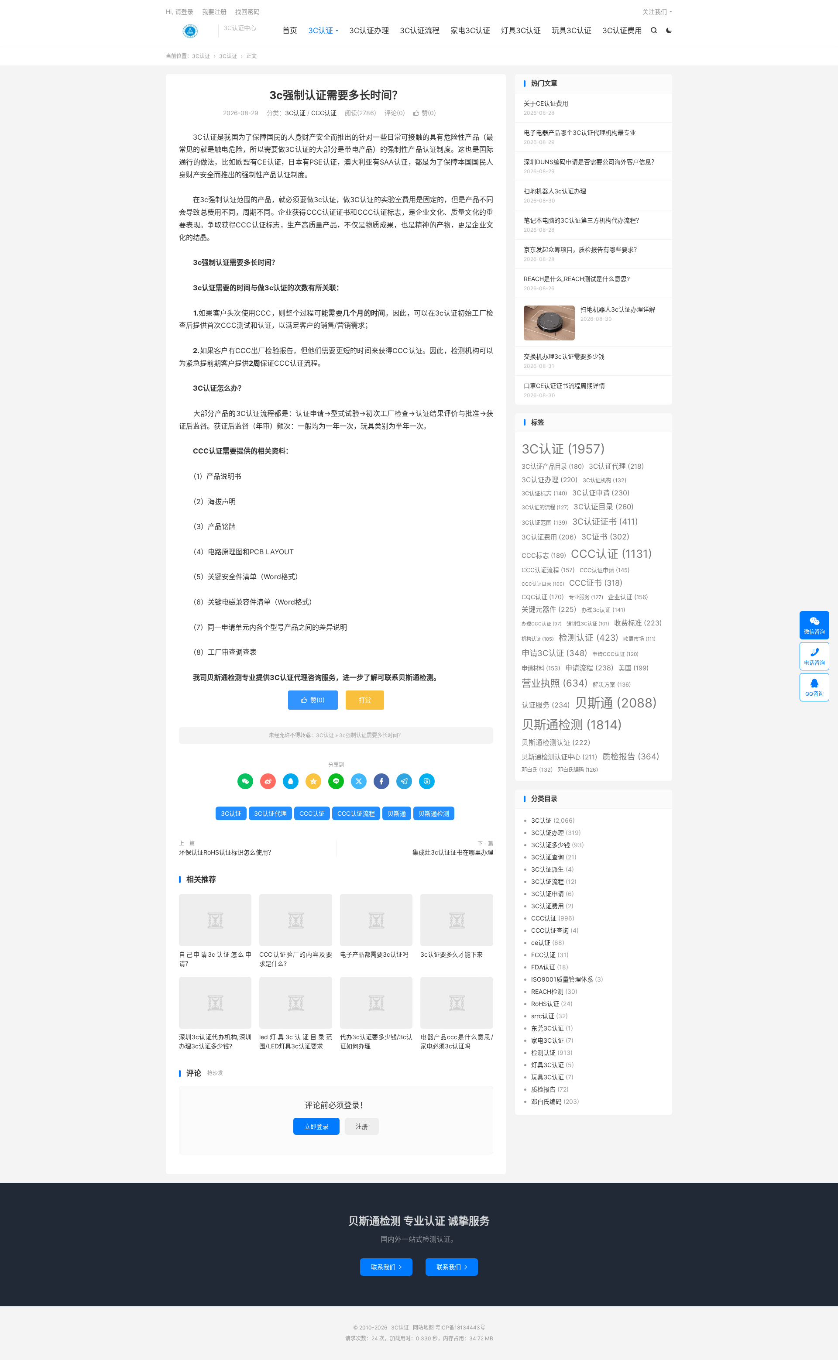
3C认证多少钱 (550, 844)
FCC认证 (543, 954)
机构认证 (538, 639)
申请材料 (541, 668)
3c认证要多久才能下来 (451, 954)
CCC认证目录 (543, 584)
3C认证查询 (547, 857)
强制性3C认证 (588, 624)
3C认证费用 (622, 30)
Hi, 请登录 (179, 11)
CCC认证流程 (356, 813)
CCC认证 (324, 113)
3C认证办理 (369, 30)
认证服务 (546, 705)
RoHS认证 (545, 1003)
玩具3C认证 (571, 30)
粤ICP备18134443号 (460, 1327)
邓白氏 (537, 769)
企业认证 (628, 597)
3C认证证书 (605, 521)
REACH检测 (547, 991)
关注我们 (654, 11)
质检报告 (630, 757)
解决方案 (612, 684)
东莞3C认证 (547, 1028)
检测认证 (588, 637)
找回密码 (247, 11)
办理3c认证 (603, 609)
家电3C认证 (470, 30)
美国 (633, 668)
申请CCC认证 (615, 654)
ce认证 (540, 942)
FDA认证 (543, 967)
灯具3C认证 (521, 30)
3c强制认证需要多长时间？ (336, 95)
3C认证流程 (420, 30)
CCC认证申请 (605, 570)
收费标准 (638, 623)
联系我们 (386, 1267)
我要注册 (214, 11)
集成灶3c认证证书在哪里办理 (452, 852)
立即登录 (316, 1126)
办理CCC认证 (542, 624)
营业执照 (555, 683)
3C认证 (190, 31)
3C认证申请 (601, 493)
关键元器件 (549, 609)
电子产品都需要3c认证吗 (374, 954)
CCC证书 (595, 582)
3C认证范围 (544, 522)
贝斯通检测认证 (556, 742)
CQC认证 (543, 597)
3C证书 (605, 536)
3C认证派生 (547, 869)
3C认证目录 (604, 506)
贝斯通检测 (434, 813)
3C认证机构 (605, 480)
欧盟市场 (639, 639)
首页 (289, 30)
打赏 (365, 700)
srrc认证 (542, 1016)
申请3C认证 (554, 653)
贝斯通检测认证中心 (560, 757)
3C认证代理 (270, 813)
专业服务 (586, 597)
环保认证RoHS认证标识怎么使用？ (226, 852)
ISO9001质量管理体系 (562, 979)
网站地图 (423, 1327)
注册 (362, 1126)
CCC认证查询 (550, 930)
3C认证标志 (544, 493)
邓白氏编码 (578, 769)
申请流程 (589, 667)
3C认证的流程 (545, 507)
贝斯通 (397, 813)
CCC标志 (544, 556)
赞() (424, 113)
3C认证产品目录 (553, 466)
